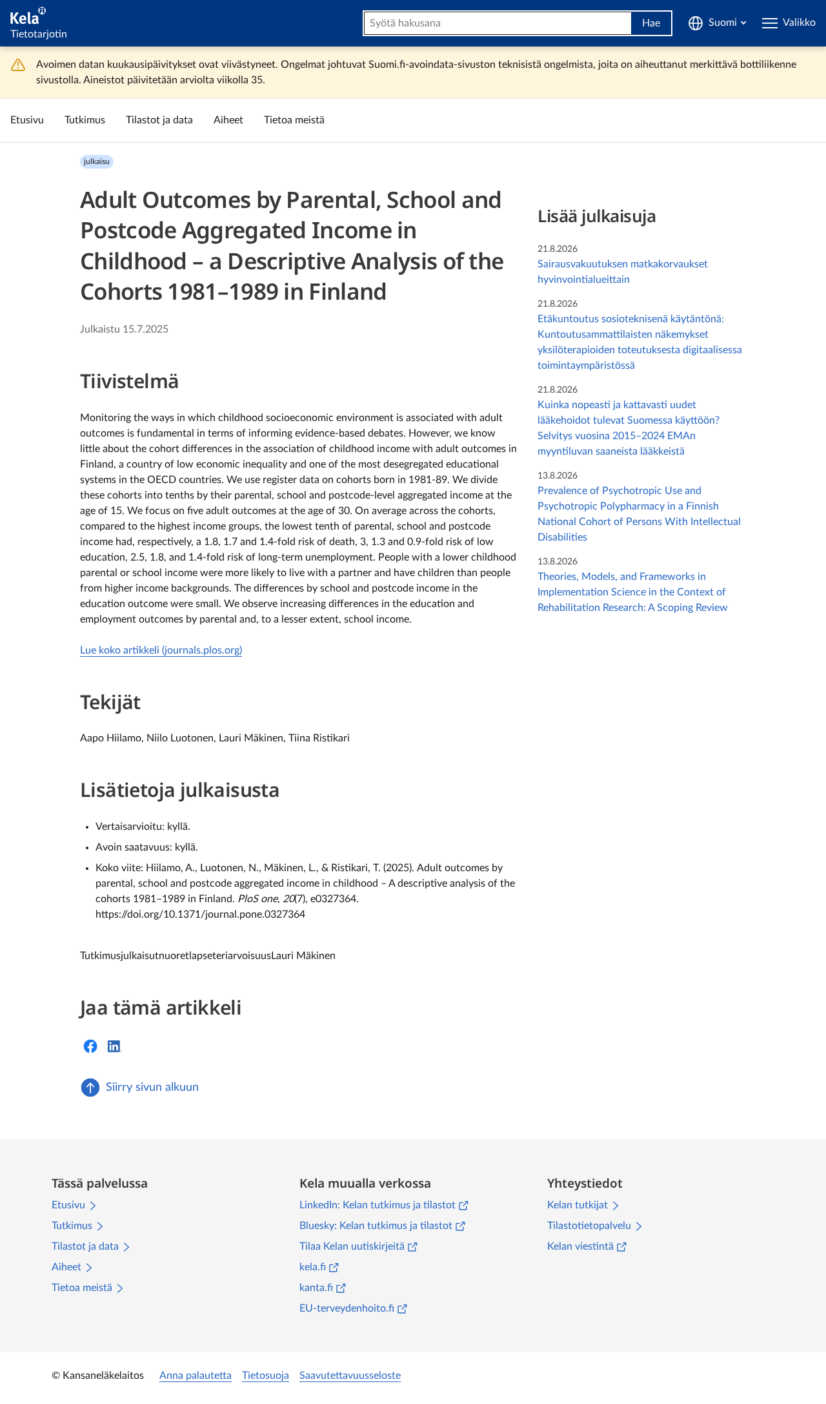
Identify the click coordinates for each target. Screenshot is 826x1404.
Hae (651, 23)
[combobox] (497, 23)
